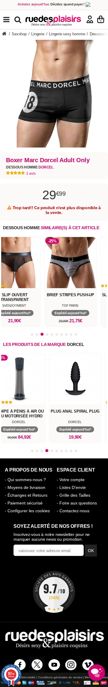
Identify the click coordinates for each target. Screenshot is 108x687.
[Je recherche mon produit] (18, 19)
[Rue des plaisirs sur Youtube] (54, 665)
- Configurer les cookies (27, 510)
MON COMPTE (90, 19)
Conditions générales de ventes (60, 677)
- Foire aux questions (77, 503)
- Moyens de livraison (25, 487)
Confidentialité (25, 677)
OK (91, 550)
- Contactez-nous (73, 510)
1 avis (31, 173)
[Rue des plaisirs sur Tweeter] (37, 665)
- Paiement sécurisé (24, 503)
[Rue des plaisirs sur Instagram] (71, 665)
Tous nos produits (11, 20)
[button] (32, 334)
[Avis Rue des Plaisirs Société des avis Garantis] (54, 592)
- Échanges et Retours (26, 495)
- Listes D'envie (71, 487)
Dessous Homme (29, 167)
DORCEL (75, 344)
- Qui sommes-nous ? (25, 479)
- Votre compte (71, 479)
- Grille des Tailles (73, 495)
